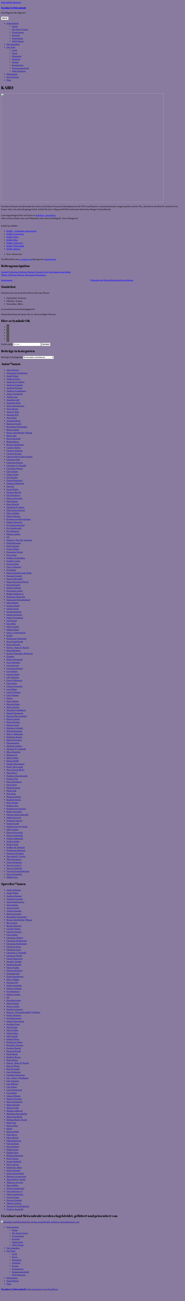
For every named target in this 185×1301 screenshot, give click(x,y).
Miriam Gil (12, 755)
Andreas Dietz (13, 379)
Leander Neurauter (16, 1075)
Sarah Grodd (13, 823)
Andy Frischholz (15, 394)
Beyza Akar (12, 923)
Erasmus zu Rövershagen (19, 519)
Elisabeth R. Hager (15, 507)
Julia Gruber (12, 1030)
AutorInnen (50, 259)
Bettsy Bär (12, 435)
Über (9, 80)
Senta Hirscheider (15, 1173)
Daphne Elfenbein (15, 483)
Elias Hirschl (13, 504)
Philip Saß (11, 790)
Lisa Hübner (12, 1084)
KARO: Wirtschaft (15, 246)
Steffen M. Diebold (16, 847)
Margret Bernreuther (17, 716)
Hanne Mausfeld (14, 579)
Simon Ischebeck (15, 835)
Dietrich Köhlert (14, 970)
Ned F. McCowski (15, 767)
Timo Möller (12, 1185)
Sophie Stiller (13, 841)
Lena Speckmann (15, 668)
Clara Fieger (12, 471)
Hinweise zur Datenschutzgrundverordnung (111, 280)
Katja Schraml (13, 644)
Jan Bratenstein (14, 611)
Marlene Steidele (15, 728)
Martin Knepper (14, 731)
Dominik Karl (13, 973)
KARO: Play (12, 240)
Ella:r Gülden (13, 513)
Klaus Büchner (14, 650)
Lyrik (14, 50)
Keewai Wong (13, 1066)
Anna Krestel (13, 908)
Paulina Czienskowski (17, 776)
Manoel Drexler (14, 1099)
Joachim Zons (13, 1024)
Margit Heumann (15, 713)
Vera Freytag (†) (14, 865)
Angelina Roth (14, 403)
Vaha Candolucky (15, 1194)
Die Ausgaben (13, 44)
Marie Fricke (13, 1108)
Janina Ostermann (15, 1021)
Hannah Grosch (14, 576)
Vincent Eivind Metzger (18, 871)
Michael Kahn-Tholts (17, 1119)
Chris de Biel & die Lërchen (20, 456)
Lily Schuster (13, 677)
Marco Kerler (13, 707)
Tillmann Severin (15, 1182)
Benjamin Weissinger (17, 426)
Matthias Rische (14, 737)
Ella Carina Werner (16, 510)
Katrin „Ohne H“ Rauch (18, 647)
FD (8, 537)
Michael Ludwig (14, 746)
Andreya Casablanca (16, 391)
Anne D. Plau (13, 412)
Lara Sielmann (14, 1072)
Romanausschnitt (20, 68)
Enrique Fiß (12, 982)
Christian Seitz (14, 949)
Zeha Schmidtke (14, 874)
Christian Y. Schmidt (16, 465)
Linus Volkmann (14, 680)
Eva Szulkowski (14, 528)
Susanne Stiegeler (15, 853)
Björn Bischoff (13, 438)
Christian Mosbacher (17, 940)
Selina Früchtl (13, 1170)
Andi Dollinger (14, 890)
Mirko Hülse (13, 758)
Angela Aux (12, 397)
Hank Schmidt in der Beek (19, 573)
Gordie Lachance (15, 1009)
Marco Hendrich (14, 1102)
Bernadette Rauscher (17, 917)
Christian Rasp (14, 946)
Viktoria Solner (14, 1203)
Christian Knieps (15, 462)
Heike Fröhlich (14, 588)
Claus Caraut (13, 474)
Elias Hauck (12, 501)
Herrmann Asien (15, 591)
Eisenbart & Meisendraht (13, 7)
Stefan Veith (12, 844)
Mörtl (9, 1128)
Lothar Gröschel (14, 686)
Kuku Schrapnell (15, 659)
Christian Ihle (13, 459)
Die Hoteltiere (13, 495)
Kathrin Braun (14, 1057)
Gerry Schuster (14, 567)
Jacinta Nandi (13, 605)
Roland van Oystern (16, 808)
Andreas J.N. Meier (16, 382)
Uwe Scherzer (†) (15, 1191)
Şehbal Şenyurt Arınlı (17, 826)
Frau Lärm (12, 555)
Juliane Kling (13, 629)
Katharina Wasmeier (17, 638)
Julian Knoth (13, 626)
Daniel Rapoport (15, 480)
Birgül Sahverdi (14, 926)
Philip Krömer (13, 787)
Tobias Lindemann (15, 1188)
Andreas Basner (14, 896)
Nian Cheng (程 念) (15, 770)
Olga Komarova (14, 1140)
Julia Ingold (12, 1036)
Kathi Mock (12, 1054)
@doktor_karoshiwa (45, 215)
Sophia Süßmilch (15, 838)
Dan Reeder (12, 477)
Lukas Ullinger (14, 692)
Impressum (17, 38)
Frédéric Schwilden (16, 558)
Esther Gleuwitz (14, 522)
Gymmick (11, 570)
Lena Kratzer (13, 665)
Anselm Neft (13, 415)
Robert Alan (12, 805)
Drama (15, 62)
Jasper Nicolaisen (15, 617)
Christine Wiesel (15, 468)
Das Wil (10, 486)
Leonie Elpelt (13, 674)
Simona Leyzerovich (16, 1176)
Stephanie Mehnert (16, 850)
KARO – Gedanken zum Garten (22, 231)
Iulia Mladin (12, 602)
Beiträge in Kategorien (12, 357)
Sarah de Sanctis (14, 820)
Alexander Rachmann (17, 373)
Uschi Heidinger (14, 862)
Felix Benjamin (14, 543)
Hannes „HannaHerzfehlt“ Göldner (23, 1012)
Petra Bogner (13, 1146)
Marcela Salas (13, 704)
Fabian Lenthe (13, 534)
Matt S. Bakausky (15, 734)
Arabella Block (14, 420)
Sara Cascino (13, 1164)
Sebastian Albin (14, 1167)
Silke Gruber (13, 829)
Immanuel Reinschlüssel (18, 599)
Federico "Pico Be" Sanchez (19, 540)
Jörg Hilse (11, 623)
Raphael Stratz (14, 799)
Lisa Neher (12, 683)
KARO (10, 635)
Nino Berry (12, 773)
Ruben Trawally (14, 811)
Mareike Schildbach (16, 710)
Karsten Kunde (14, 1048)
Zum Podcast (13, 77)
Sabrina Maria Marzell (17, 814)
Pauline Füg (12, 779)
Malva (9, 698)
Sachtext (16, 59)
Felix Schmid (13, 546)
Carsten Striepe (14, 453)
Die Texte (11, 47)
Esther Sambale (14, 985)
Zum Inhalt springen (11, 2)
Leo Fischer (12, 671)
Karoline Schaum (15, 1045)
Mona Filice (12, 1125)
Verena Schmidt (14, 868)
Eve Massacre (13, 531)
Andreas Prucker (15, 388)
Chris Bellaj (12, 934)
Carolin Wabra (14, 447)
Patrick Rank (13, 1143)
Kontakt (16, 35)
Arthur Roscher (14, 911)
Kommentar (18, 65)
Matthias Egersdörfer (17, 1113)
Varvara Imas (13, 1197)
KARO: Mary (13, 237)
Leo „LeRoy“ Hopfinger (18, 1078)
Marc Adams (13, 701)
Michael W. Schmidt (16, 749)
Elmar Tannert (14, 516)
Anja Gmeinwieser (15, 406)
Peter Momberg (14, 781)
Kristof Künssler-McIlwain (20, 653)
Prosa (14, 53)
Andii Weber (13, 376)
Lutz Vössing (13, 695)
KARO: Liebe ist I (15, 243)
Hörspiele (16, 56)
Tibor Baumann (14, 859)
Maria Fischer (13, 719)
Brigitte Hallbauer (15, 444)
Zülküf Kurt (12, 877)
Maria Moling (13, 722)
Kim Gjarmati (13, 1069)
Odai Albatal (13, 1137)
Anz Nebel (12, 417)
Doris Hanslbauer (15, 976)
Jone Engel (12, 620)
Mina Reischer (14, 752)
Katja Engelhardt (15, 641)
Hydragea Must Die (16, 597)
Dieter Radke (13, 967)
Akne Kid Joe (13, 370)
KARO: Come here (15, 234)
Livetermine (18, 32)
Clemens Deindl (14, 955)
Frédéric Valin (13, 561)
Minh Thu (11, 1122)
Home (15, 26)
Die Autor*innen (20, 29)
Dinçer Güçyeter (14, 498)
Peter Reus (12, 784)
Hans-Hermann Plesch (17, 582)
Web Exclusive (19, 71)
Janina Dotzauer (14, 614)
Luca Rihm (12, 689)
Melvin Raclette (14, 740)
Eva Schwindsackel (16, 525)
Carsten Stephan (15, 450)
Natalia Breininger (16, 764)
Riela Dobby (12, 802)
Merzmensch (13, 743)
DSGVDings (18, 41)
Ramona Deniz (14, 796)
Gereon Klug (13, 564)
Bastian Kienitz (14, 423)
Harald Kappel (13, 585)
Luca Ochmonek (14, 1090)
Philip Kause (13, 1149)
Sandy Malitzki (14, 1161)
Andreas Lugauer (15, 385)
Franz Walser (13, 549)
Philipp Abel (12, 1152)
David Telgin (13, 489)
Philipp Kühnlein (15, 1155)
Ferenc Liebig (13, 1006)
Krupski (10, 656)
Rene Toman (13, 1158)
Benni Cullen (13, 429)
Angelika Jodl (13, 400)
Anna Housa (12, 409)
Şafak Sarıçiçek (14, 817)
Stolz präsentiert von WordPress (42, 1289)
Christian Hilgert (15, 937)
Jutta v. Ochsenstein (16, 632)
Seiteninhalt (13, 23)
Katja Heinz (12, 1060)
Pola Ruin (11, 793)
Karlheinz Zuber (14, 1042)
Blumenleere (13, 441)
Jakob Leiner (13, 608)
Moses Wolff (13, 761)
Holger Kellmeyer (15, 594)
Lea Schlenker (13, 662)
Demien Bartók (14, 492)
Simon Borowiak (15, 832)
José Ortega (12, 1027)
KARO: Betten (13, 249)
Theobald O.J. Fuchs (16, 856)
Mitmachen (12, 74)
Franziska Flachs (15, 552)
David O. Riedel (14, 961)
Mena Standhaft (14, 1116)
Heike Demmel (14, 1015)
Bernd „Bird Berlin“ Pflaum (19, 432)
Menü (4, 18)
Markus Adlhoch (15, 1111)
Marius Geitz (13, 725)
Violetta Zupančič (15, 1209)
